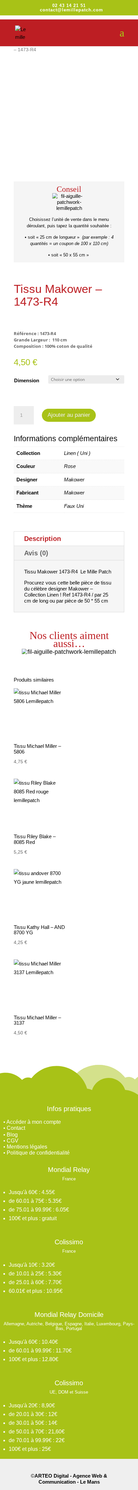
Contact (16, 1128)
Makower (74, 479)
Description (42, 538)
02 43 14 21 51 (69, 5)
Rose (70, 466)
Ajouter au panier (69, 415)
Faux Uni (74, 506)
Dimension (26, 380)
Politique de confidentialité (38, 1153)
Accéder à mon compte (33, 1122)
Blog (12, 1135)
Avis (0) (36, 553)
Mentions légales (27, 1147)
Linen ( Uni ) (77, 453)
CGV (12, 1141)
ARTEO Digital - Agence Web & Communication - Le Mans (70, 1479)
